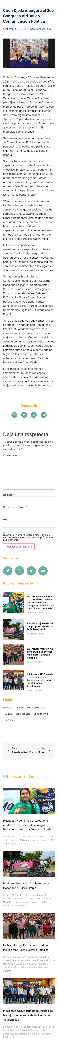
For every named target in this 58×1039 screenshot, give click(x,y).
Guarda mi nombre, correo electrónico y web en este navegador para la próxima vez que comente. (29, 537)
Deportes (9, 720)
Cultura (8, 713)
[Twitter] (31, 571)
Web (5, 519)
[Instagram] (19, 571)
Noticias (7, 707)
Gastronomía (40, 713)
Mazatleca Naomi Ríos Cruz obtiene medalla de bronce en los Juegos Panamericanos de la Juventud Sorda (41, 602)
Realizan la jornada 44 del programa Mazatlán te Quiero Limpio (40, 626)
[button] (14, 415)
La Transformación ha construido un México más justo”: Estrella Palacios (40, 653)
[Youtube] (43, 571)
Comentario (11, 455)
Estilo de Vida (23, 713)
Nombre (9, 495)
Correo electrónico (15, 507)
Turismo (19, 707)
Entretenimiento (36, 707)
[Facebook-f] (7, 571)
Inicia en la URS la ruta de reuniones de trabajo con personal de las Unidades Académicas (41, 680)
